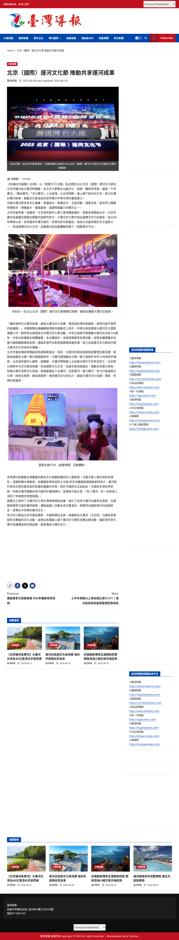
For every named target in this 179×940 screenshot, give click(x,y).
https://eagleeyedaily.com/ (144, 370)
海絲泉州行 (87, 38)
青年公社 (38, 38)
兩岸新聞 (23, 38)
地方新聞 (119, 38)
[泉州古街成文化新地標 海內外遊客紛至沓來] (62, 638)
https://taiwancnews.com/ (144, 412)
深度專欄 (104, 38)
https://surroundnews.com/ (145, 378)
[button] (146, 38)
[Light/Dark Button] (138, 38)
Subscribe (167, 37)
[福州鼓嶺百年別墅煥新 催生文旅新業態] (152, 858)
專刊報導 (53, 38)
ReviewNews (114, 936)
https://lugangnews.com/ (144, 403)
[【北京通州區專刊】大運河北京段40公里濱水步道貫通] (24, 638)
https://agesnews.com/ (142, 395)
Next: (95, 598)
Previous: (31, 598)
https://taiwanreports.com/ (145, 362)
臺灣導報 (12, 80)
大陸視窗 (8, 38)
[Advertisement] (63, 555)
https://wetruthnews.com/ (144, 387)
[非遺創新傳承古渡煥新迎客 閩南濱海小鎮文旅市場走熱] (101, 638)
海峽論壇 (71, 38)
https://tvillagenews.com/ (144, 428)
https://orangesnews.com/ (144, 420)
